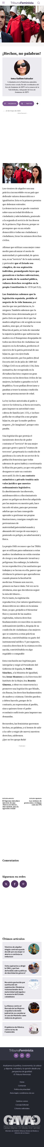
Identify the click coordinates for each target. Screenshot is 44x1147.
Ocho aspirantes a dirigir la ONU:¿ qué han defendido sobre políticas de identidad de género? (16, 969)
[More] (37, 103)
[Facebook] (14, 884)
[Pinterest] (23, 884)
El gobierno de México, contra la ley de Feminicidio (14, 1029)
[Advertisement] (22, 138)
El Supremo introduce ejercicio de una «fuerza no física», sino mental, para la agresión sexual (11, 805)
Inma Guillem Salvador (22, 78)
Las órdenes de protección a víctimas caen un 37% (33, 803)
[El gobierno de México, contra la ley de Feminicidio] (33, 1029)
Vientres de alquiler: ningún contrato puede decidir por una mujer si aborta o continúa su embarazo (15, 952)
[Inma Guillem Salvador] (22, 68)
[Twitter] (6, 884)
